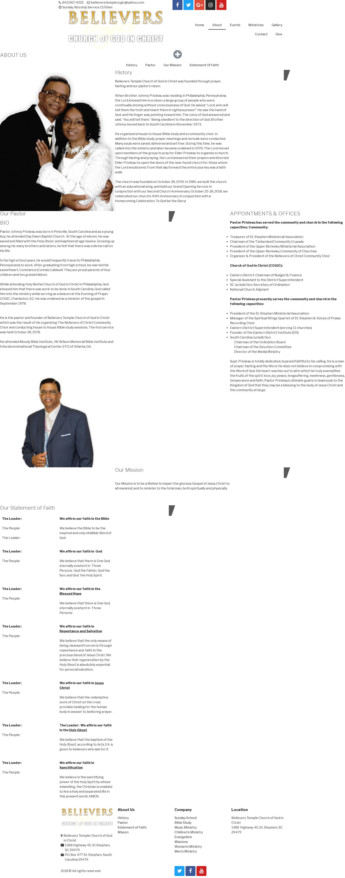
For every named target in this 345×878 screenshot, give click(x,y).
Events (235, 25)
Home (199, 25)
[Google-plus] (199, 5)
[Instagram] (210, 5)
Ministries (256, 25)
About (217, 25)
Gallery (277, 25)
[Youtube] (221, 5)
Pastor (150, 65)
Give (279, 34)
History (131, 65)
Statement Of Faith (204, 65)
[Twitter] (188, 5)
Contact (261, 34)
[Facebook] (177, 5)
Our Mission (172, 65)
